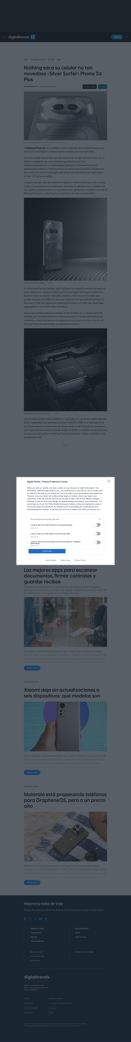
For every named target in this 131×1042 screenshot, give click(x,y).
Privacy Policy (80, 560)
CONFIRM (47, 551)
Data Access (65, 560)
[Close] (109, 481)
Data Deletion (51, 560)
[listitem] (65, 519)
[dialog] (65, 521)
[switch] (97, 525)
